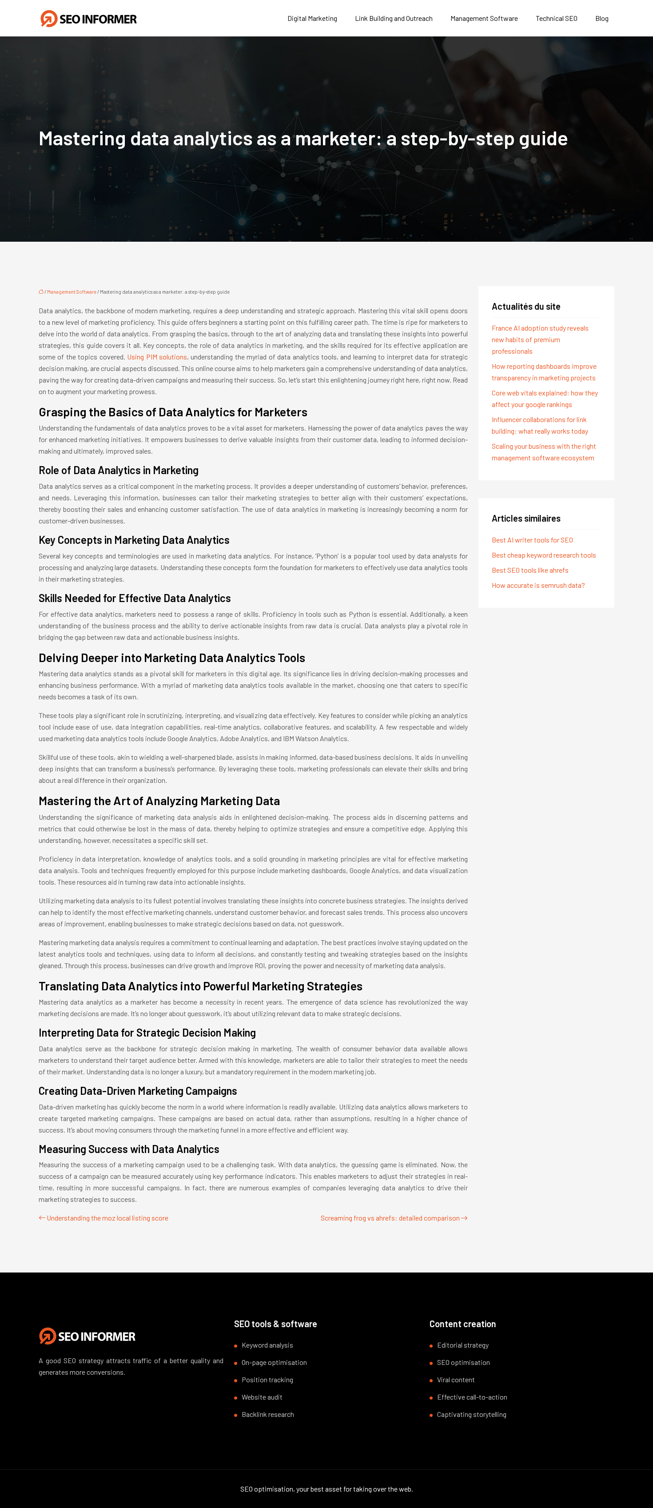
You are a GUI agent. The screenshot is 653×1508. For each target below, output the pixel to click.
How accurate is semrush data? (538, 585)
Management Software (484, 18)
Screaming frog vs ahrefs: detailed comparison (390, 1217)
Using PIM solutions (157, 356)
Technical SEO (556, 18)
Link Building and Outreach (394, 18)
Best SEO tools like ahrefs (530, 570)
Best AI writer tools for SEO (532, 539)
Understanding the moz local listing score (107, 1217)
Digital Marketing (312, 18)
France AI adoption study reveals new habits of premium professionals (540, 339)
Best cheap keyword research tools (544, 555)
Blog (602, 18)
